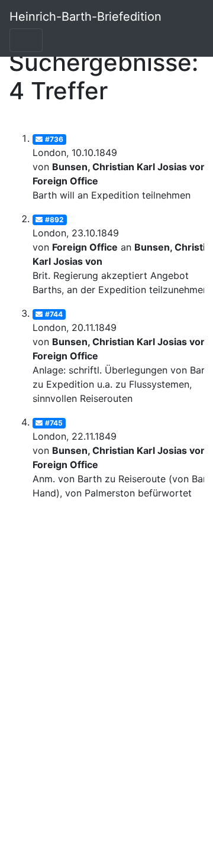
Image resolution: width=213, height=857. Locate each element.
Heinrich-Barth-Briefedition (85, 16)
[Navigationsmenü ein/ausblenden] (26, 40)
